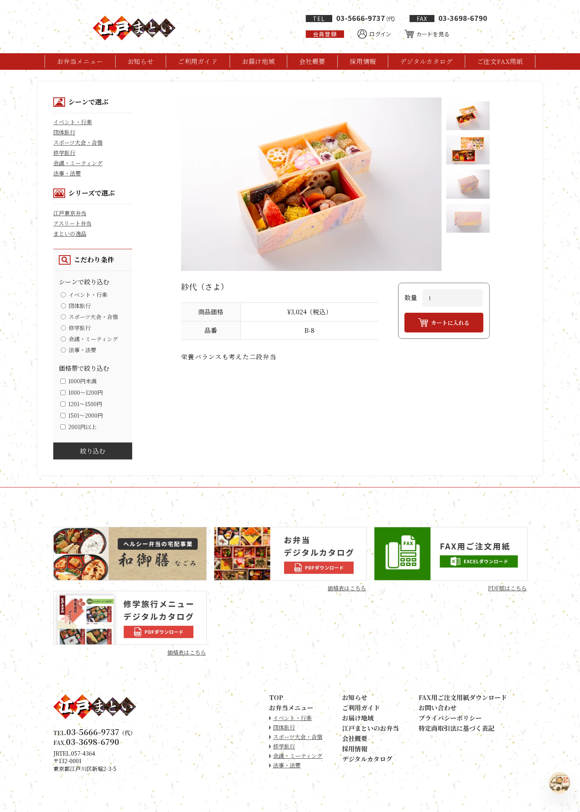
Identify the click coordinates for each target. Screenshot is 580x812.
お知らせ (140, 61)
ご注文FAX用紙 (500, 61)
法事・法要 (67, 173)
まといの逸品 (69, 233)
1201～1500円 (85, 404)
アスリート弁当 (72, 223)
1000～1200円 (85, 392)
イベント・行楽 (72, 122)
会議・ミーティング (78, 163)
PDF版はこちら (507, 588)
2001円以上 (82, 427)
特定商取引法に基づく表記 (456, 728)
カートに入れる (450, 323)
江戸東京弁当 (69, 213)
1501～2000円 (85, 415)
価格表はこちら (346, 588)
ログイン (380, 34)
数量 (410, 297)
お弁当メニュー (80, 61)
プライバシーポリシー (450, 717)
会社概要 (312, 61)
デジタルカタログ (426, 61)
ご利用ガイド (198, 61)
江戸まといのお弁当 (370, 728)
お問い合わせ (438, 707)
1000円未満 (82, 381)
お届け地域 (258, 61)
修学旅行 (64, 153)
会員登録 (325, 34)
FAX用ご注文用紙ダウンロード (463, 697)
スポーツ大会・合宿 (78, 142)
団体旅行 (64, 132)
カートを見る (433, 34)
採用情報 (363, 61)
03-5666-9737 (354, 18)
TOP (276, 697)
